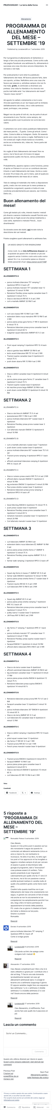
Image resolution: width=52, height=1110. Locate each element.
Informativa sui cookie (11, 1100)
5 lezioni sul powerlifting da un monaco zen (11, 1076)
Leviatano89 (19, 947)
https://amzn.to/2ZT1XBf (36, 262)
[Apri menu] (46, 4)
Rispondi (14, 921)
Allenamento (26, 19)
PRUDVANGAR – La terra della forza (21, 5)
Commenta (39, 1051)
